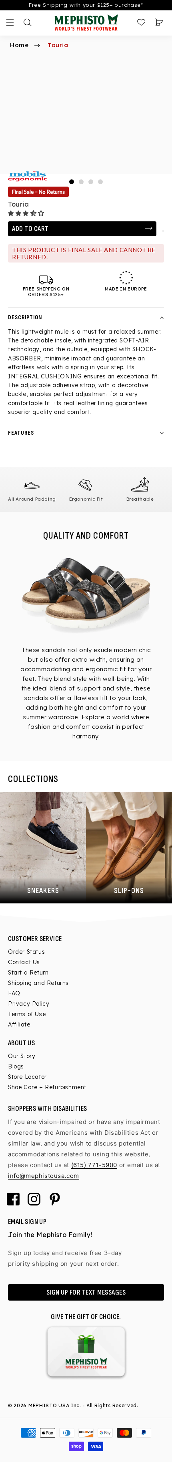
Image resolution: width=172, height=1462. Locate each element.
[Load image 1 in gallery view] (71, 181)
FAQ (14, 993)
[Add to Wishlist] (163, 231)
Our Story (21, 1056)
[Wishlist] (141, 22)
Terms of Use (27, 1014)
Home (19, 45)
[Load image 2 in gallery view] (81, 181)
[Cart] (159, 22)
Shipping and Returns (38, 983)
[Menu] (10, 22)
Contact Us (24, 962)
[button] (27, 213)
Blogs (16, 1066)
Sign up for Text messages (86, 1292)
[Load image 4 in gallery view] (100, 181)
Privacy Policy (28, 1003)
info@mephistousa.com (43, 1176)
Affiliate (19, 1024)
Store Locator (27, 1076)
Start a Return (28, 972)
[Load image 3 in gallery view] (90, 181)
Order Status (26, 951)
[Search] (27, 22)
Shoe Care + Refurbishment (47, 1087)
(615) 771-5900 (94, 1165)
